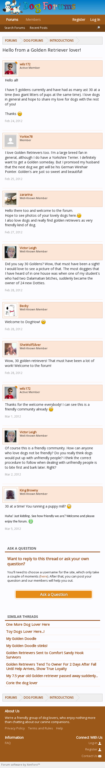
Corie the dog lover (22, 682)
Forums (12, 19)
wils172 (25, 64)
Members (33, 19)
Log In (95, 19)
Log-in (93, 743)
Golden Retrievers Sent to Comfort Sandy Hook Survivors (45, 654)
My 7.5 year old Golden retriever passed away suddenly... (52, 675)
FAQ (8, 743)
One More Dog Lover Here (28, 624)
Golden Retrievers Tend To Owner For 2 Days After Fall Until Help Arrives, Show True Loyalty (51, 666)
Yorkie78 (26, 136)
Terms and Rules (40, 728)
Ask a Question (54, 594)
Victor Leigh (28, 248)
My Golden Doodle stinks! (26, 645)
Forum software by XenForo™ (20, 764)
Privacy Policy (15, 728)
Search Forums (14, 28)
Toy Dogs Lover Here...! (25, 631)
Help (59, 728)
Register (78, 19)
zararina (26, 194)
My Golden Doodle (21, 638)
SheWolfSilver (30, 345)
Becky (24, 306)
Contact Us (90, 756)
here (43, 576)
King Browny (29, 490)
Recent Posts (38, 28)
